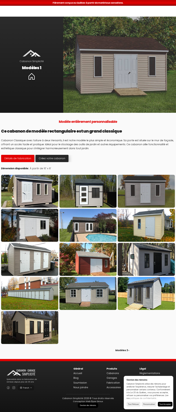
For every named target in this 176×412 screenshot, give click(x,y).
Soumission (80, 382)
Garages (112, 378)
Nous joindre (80, 387)
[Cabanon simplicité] (21, 372)
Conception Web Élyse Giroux (88, 401)
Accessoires (114, 387)
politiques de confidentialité (143, 398)
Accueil (77, 373)
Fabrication (113, 382)
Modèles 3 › (122, 350)
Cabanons (113, 373)
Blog (76, 378)
